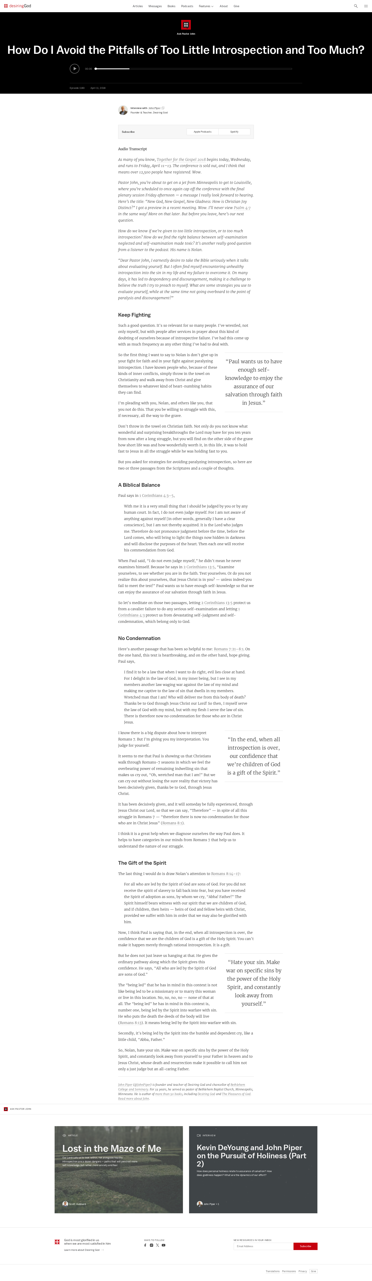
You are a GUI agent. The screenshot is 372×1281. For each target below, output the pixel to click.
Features (204, 6)
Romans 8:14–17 (225, 873)
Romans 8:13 (130, 1022)
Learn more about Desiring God (82, 1250)
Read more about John (133, 1098)
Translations (273, 1271)
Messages (155, 6)
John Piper (125, 1084)
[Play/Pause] (74, 69)
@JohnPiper (142, 1084)
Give (236, 6)
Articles (138, 6)
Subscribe (305, 1246)
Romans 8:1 (172, 823)
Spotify (234, 131)
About (224, 6)
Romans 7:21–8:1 (229, 649)
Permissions (289, 1271)
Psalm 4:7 (242, 207)
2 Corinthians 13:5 (199, 567)
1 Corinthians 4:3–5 (157, 495)
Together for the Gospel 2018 (181, 159)
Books (171, 6)
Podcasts (187, 6)
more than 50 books (168, 1094)
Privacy (303, 1271)
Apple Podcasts (202, 131)
